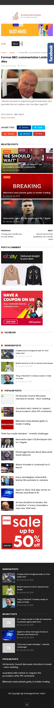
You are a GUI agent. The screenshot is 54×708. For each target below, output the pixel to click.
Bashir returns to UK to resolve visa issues (34, 363)
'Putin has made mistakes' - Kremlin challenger (24, 433)
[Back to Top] (27, 704)
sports (12, 52)
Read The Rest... (8, 117)
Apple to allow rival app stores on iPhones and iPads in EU (33, 491)
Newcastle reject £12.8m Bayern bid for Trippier (27, 218)
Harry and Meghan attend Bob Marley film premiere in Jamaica (32, 479)
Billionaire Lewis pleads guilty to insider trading (26, 192)
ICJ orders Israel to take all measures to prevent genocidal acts (34, 620)
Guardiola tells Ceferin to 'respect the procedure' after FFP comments (22, 165)
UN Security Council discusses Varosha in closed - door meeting (33, 397)
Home (3, 44)
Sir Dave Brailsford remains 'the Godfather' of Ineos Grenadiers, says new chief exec (32, 505)
